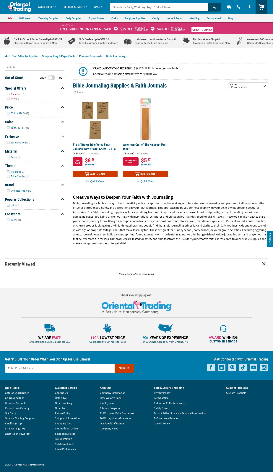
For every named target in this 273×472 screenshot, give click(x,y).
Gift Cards (10, 413)
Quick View (97, 181)
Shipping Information (67, 418)
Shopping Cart (63, 423)
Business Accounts (15, 403)
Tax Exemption (63, 438)
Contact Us (61, 393)
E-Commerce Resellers (167, 418)
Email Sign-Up (13, 423)
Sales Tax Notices (65, 433)
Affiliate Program (110, 408)
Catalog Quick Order (17, 393)
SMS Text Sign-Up (15, 428)
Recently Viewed (20, 264)
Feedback (270, 239)
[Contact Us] (239, 7)
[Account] (250, 7)
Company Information (112, 393)
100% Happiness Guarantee (115, 418)
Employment (107, 403)
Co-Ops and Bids (14, 398)
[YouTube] (253, 367)
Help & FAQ (61, 398)
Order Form (61, 408)
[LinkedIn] (221, 367)
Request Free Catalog (17, 408)
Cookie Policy (162, 423)
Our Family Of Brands (112, 423)
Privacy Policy (162, 393)
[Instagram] (264, 367)
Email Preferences (65, 449)
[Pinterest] (232, 367)
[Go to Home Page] (6, 56)
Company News (109, 428)
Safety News (161, 408)
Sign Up (124, 368)
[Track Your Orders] (229, 7)
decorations (122, 207)
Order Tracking (63, 403)
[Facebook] (211, 367)
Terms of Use (161, 398)
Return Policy (63, 413)
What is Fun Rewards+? (18, 433)
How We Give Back (110, 398)
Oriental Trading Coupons (20, 418)
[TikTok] (243, 367)
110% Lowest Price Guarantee (117, 413)
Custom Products (236, 393)
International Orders (66, 428)
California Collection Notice (170, 403)
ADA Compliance (64, 444)
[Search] (214, 7)
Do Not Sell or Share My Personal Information (180, 413)
